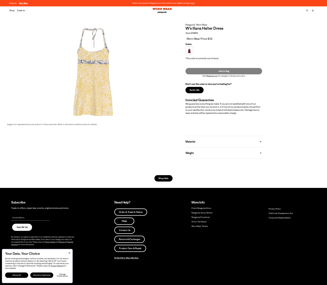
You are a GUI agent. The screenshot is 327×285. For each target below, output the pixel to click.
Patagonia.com (212, 76)
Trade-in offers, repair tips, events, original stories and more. (40, 208)
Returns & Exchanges (129, 239)
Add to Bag (223, 71)
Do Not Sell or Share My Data (126, 258)
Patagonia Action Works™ (202, 213)
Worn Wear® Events (199, 226)
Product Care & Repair (130, 248)
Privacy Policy (275, 209)
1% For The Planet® (199, 221)
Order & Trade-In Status (130, 212)
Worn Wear (23, 3)
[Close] (69, 253)
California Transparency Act (281, 213)
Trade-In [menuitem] (21, 10)
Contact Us (124, 230)
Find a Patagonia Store (201, 208)
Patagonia (13, 3)
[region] (37, 266)
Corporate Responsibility (280, 218)
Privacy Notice (50, 242)
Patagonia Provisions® (200, 217)
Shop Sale (163, 178)
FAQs (124, 221)
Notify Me (194, 90)
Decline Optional (41, 275)
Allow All (16, 275)
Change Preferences (62, 275)
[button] (313, 10)
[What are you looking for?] (307, 10)
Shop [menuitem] (12, 10)
